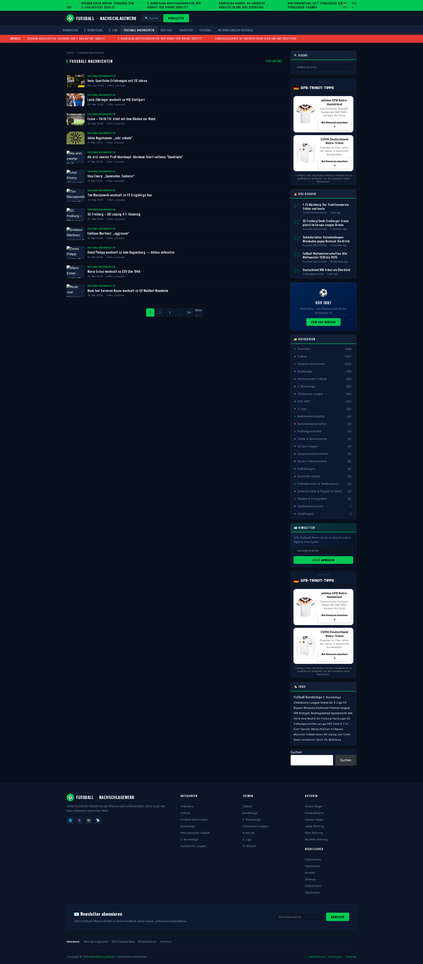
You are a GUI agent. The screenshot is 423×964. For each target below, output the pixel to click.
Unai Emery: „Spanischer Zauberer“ (111, 176)
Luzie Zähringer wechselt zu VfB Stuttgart (116, 99)
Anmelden (337, 917)
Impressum (312, 866)
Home (70, 52)
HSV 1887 (167, 30)
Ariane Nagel (313, 806)
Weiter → (198, 312)
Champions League (307, 702)
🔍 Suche (151, 18)
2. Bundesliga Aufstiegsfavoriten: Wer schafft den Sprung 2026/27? (174, 5)
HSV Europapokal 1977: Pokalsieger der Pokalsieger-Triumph (315, 5)
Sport (319, 739)
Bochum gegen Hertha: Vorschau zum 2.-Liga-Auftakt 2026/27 (108, 5)
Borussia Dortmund (316, 708)
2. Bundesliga (93, 30)
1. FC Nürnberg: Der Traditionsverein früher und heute (326, 206)
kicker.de (327, 702)
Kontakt (310, 872)
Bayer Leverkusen (304, 739)
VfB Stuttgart (302, 713)
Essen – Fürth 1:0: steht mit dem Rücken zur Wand (121, 118)
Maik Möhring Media (102, 956)
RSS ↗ (354, 5)
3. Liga (113, 30)
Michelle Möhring (316, 839)
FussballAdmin (314, 813)
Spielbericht (339, 713)
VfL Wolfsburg (332, 739)
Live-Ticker (344, 734)
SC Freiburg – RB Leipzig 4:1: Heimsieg (114, 214)
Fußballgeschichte (313, 274)
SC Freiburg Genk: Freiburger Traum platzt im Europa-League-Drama (326, 223)
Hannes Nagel (314, 819)
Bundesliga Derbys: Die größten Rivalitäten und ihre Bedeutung (242, 5)
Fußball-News (314, 734)
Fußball (205, 30)
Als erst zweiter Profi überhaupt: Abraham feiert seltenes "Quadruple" (135, 156)
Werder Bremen (320, 729)
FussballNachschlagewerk (102, 18)
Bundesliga (70, 30)
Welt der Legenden (95, 941)
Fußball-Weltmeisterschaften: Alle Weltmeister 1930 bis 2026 (325, 255)
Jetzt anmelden (323, 560)
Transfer (305, 729)
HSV (329, 723)
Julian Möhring (314, 826)
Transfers (186, 30)
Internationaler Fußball (235, 30)
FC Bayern (249, 846)
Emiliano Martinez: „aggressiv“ (108, 233)
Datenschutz (313, 859)
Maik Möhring (314, 832)
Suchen (296, 752)
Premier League (339, 708)
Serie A (337, 723)
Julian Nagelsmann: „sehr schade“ (110, 138)
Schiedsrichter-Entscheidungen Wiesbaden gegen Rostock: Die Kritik (326, 239)
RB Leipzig (330, 734)
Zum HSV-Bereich (323, 322)
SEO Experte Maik (123, 941)
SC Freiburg (324, 718)
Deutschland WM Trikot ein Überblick (326, 269)
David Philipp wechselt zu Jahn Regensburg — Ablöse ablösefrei (130, 252)
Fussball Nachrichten (139, 30)
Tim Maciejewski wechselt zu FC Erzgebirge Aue (119, 195)
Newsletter (176, 18)
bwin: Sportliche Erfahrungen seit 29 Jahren (117, 80)
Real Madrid (308, 718)
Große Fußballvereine (315, 212)
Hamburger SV (341, 718)
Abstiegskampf (320, 713)
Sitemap (310, 879)
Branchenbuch (147, 941)
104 (189, 312)
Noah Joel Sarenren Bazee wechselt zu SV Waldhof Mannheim (127, 290)
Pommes (166, 941)
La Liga (321, 723)
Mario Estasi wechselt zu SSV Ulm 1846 (113, 271)
